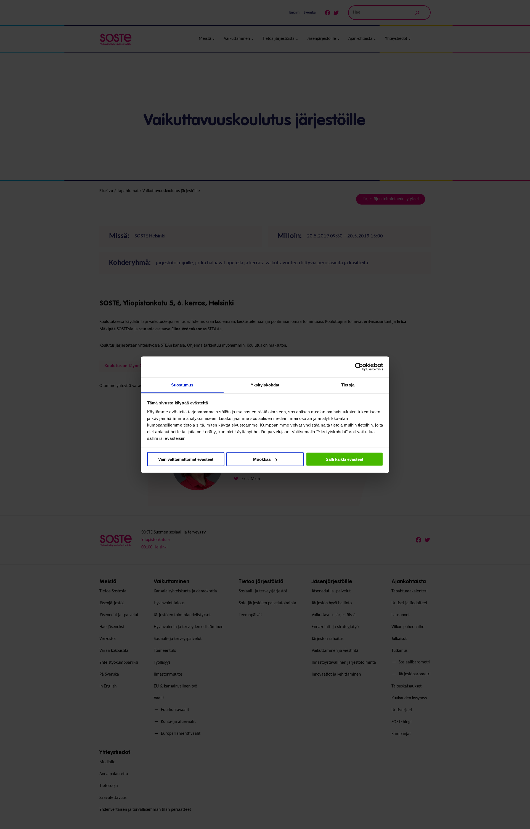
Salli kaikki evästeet (344, 459)
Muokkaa (262, 459)
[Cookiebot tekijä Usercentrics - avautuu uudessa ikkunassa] (359, 367)
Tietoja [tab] (347, 384)
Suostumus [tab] (182, 384)
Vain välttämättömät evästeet (185, 459)
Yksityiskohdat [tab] (265, 384)
